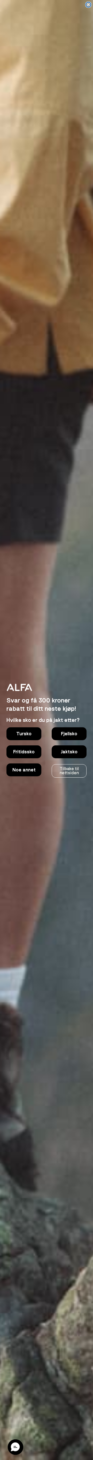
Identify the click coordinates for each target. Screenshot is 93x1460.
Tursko (24, 733)
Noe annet (24, 769)
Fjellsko (69, 733)
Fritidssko (24, 751)
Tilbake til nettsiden (69, 771)
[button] (15, 1447)
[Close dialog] (88, 4)
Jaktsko (69, 751)
